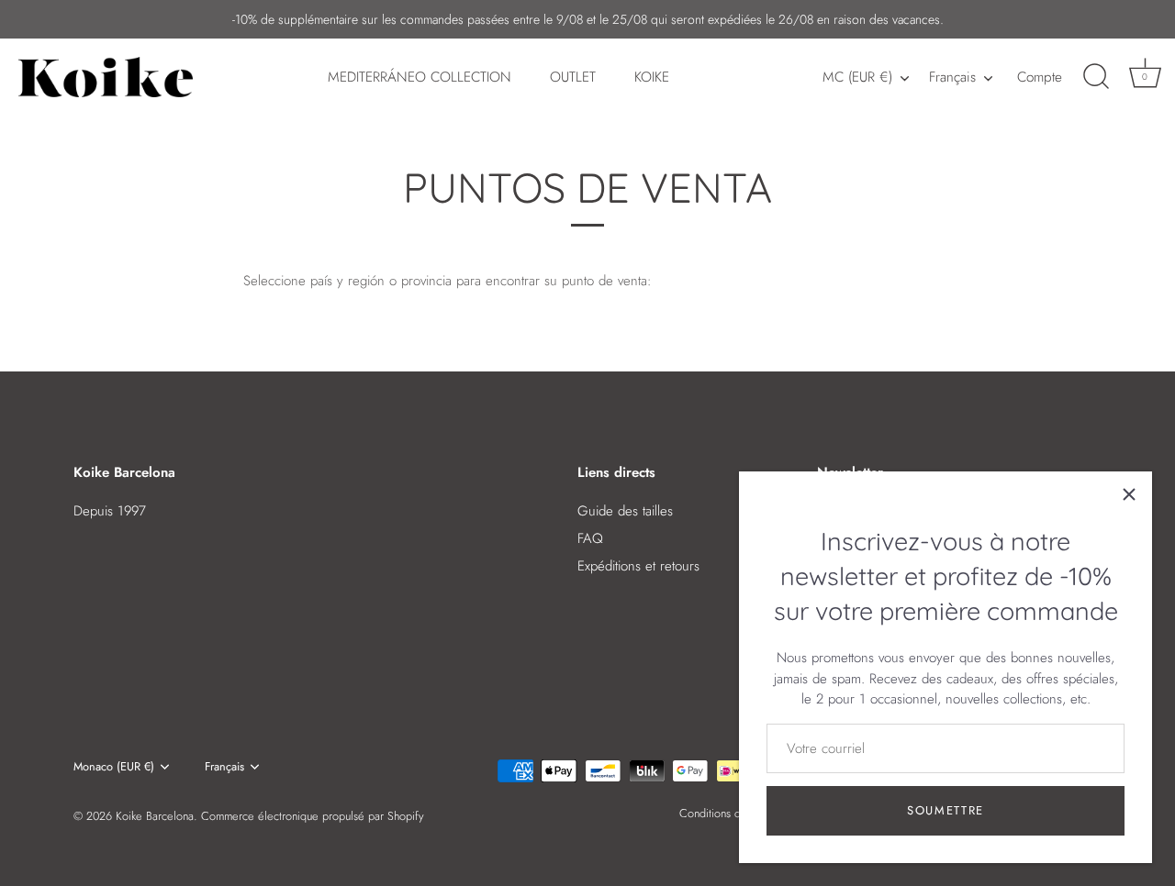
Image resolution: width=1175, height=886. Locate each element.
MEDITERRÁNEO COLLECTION (419, 77)
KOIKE (651, 77)
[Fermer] (1129, 494)
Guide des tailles (625, 511)
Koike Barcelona (155, 816)
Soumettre (945, 810)
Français (952, 77)
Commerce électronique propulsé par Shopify (312, 816)
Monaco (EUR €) (113, 766)
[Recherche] (1096, 77)
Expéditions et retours (638, 566)
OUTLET (573, 77)
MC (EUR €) (857, 77)
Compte (1039, 77)
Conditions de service (732, 813)
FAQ (590, 538)
